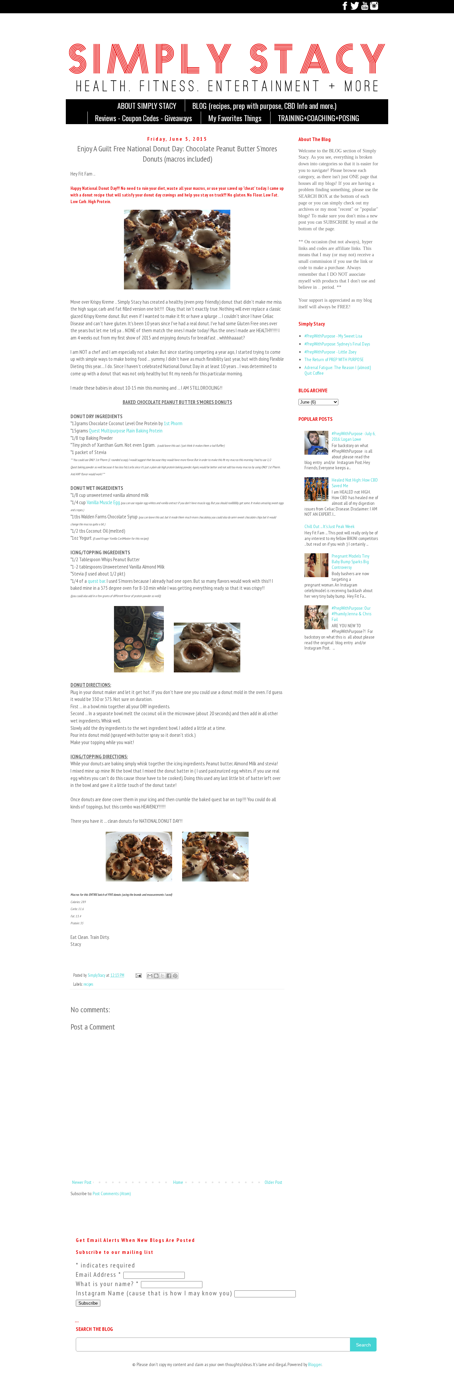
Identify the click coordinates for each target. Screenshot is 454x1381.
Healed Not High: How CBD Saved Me (355, 483)
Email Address (98, 1274)
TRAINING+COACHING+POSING (318, 118)
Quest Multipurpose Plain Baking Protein (126, 430)
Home (178, 1182)
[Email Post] (138, 975)
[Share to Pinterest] (175, 975)
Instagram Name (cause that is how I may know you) (155, 1293)
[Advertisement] (319, 685)
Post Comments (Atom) (112, 1193)
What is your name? (107, 1283)
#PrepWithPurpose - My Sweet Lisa (333, 336)
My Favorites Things (235, 118)
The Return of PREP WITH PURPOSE (334, 359)
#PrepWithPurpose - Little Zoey (330, 352)
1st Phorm (173, 423)
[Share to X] (162, 975)
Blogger (314, 1364)
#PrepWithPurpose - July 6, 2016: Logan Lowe (353, 436)
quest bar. (97, 580)
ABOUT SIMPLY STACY (146, 105)
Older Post (273, 1182)
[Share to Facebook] (169, 975)
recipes (88, 984)
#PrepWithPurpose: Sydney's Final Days (337, 344)
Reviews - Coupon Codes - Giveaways (143, 118)
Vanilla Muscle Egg (103, 502)
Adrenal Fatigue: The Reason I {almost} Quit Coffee (337, 370)
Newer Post (81, 1182)
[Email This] (150, 975)
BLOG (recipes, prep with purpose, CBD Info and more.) (264, 105)
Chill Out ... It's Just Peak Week (329, 526)
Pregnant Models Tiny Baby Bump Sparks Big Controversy (350, 561)
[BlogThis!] (156, 975)
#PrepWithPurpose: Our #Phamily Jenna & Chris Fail (351, 613)
